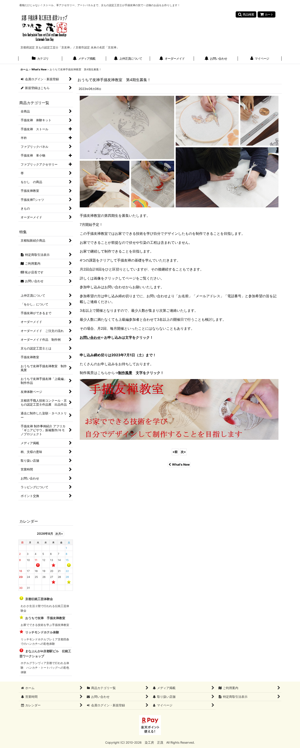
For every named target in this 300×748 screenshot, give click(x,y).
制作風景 (125, 372)
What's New (181, 464)
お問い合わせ (90, 337)
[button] (246, 14)
